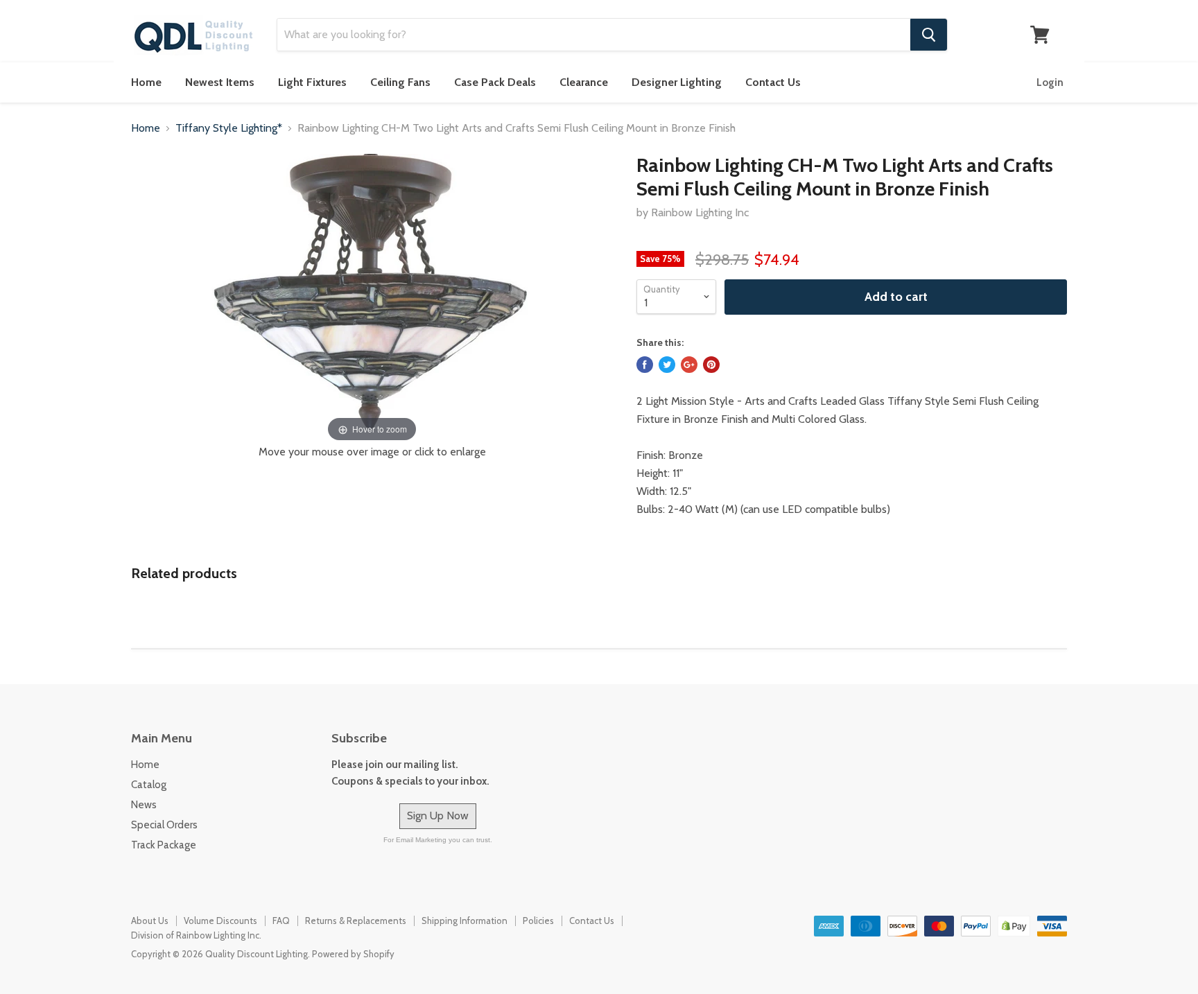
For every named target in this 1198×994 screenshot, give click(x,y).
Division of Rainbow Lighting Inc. (196, 935)
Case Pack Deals (495, 82)
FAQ (281, 920)
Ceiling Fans (400, 82)
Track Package (163, 845)
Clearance (583, 82)
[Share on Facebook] (644, 364)
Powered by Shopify (353, 953)
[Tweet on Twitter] (667, 364)
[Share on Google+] (689, 364)
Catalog (148, 784)
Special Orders (164, 825)
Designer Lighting (677, 82)
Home (146, 82)
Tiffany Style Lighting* (228, 128)
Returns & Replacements (355, 920)
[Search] (928, 35)
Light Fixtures (312, 82)
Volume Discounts (220, 920)
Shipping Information (464, 920)
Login (1050, 82)
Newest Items (219, 82)
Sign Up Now (438, 815)
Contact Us (773, 82)
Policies (538, 920)
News (144, 805)
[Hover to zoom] (372, 299)
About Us (149, 920)
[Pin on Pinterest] (711, 364)
